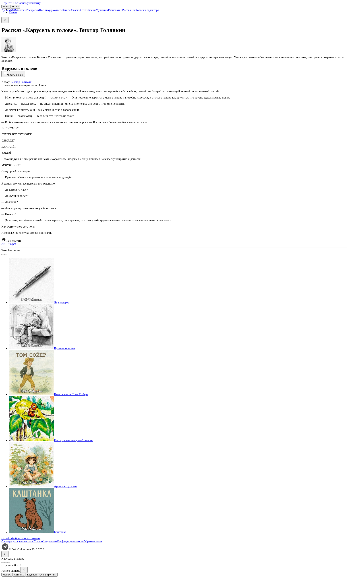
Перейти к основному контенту (21, 3)
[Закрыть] (5, 20)
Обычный (19, 574)
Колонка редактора (147, 10)
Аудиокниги (54, 10)
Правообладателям (45, 541)
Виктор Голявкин (21, 82)
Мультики (102, 10)
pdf (14, 243)
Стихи (84, 10)
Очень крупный (48, 574)
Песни (43, 10)
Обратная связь (93, 541)
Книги (66, 10)
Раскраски (32, 10)
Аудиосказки (9, 10)
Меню (6, 6)
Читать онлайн (15, 75)
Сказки (21, 10)
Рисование (128, 10)
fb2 (10, 243)
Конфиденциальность (70, 541)
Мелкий (7, 574)
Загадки (75, 10)
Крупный (32, 574)
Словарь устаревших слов (17, 541)
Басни (92, 10)
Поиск (15, 6)
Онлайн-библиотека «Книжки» (20, 538)
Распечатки (115, 10)
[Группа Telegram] (5, 549)
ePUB (5, 243)
